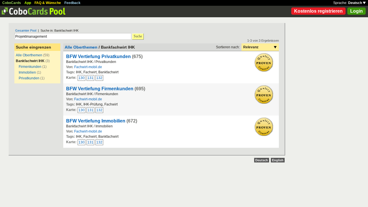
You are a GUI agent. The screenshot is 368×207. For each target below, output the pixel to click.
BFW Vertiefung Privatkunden (98, 56)
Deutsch (355, 3)
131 (90, 78)
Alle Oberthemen (29, 55)
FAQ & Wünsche (47, 3)
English (277, 160)
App (27, 3)
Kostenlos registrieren (318, 11)
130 (81, 78)
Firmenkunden (30, 67)
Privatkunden (29, 78)
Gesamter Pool (25, 30)
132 (99, 78)
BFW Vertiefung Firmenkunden (99, 88)
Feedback (72, 3)
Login (356, 11)
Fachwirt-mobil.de (88, 67)
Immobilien (27, 72)
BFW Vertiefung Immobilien (95, 120)
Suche (138, 36)
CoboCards (11, 3)
